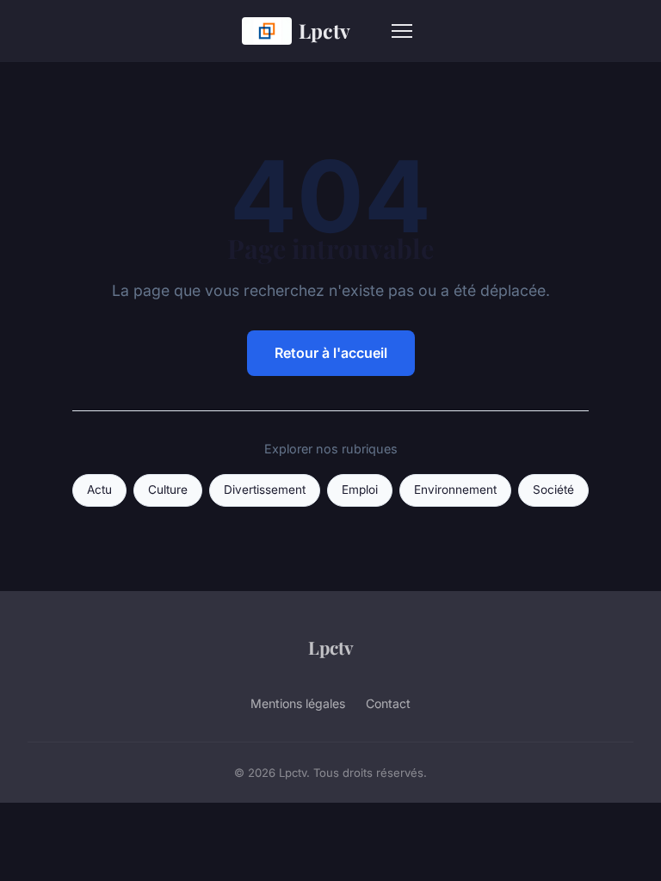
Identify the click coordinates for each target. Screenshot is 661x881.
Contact (388, 703)
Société (553, 489)
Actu (99, 489)
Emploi (360, 489)
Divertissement (265, 489)
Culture (168, 489)
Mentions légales (297, 703)
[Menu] (402, 31)
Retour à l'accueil (331, 352)
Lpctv (324, 30)
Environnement (455, 489)
